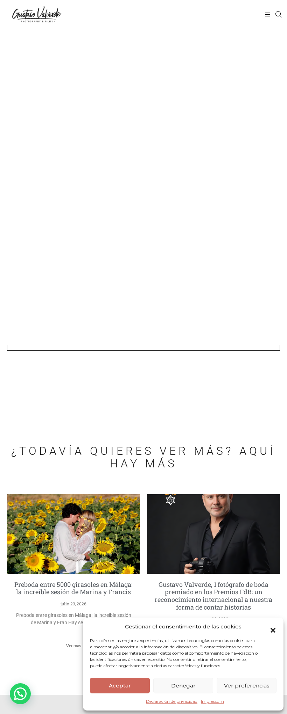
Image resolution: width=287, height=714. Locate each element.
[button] (273, 626)
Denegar (183, 685)
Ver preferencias (247, 685)
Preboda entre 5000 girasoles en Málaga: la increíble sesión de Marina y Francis (73, 588)
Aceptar (120, 685)
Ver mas (73, 645)
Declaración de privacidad (171, 701)
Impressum (212, 701)
